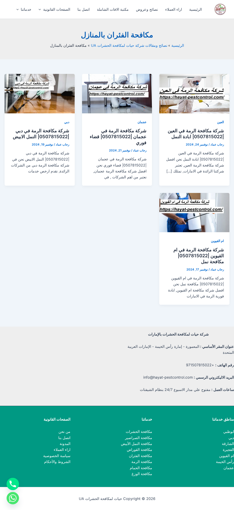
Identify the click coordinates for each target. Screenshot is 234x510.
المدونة (65, 443)
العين (220, 122)
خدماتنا (26, 9)
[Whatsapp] (13, 498)
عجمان (142, 122)
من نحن (64, 431)
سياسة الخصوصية (56, 455)
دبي (66, 122)
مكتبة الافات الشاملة (113, 9)
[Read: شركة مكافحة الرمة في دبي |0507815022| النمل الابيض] (40, 93)
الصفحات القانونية (56, 9)
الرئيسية (195, 9)
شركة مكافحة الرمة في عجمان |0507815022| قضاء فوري (118, 136)
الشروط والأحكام (57, 461)
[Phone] (13, 484)
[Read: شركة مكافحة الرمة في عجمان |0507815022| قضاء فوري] (117, 93)
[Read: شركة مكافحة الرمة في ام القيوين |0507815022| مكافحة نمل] (194, 212)
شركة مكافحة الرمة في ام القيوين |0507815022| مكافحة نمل (198, 255)
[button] (41, 9)
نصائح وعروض (147, 9)
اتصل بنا (83, 9)
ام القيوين (217, 241)
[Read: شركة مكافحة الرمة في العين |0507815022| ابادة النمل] (194, 93)
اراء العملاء (173, 9)
